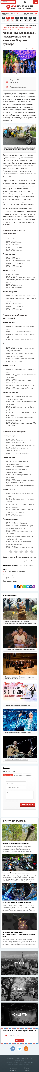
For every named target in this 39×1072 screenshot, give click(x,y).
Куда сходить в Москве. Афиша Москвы (17, 1058)
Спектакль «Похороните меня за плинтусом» (20, 650)
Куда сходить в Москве (21, 8)
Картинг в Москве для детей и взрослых (15, 873)
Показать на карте (10, 581)
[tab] (8, 775)
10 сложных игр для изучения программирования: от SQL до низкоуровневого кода (18, 934)
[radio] (9, 552)
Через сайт (8, 775)
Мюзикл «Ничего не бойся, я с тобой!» (17, 705)
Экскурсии (13, 1070)
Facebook (27, 775)
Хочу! (21, 1040)
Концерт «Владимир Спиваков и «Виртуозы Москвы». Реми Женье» (19, 678)
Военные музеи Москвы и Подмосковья (15, 843)
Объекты (26, 1068)
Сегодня (13, 13)
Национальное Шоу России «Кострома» (18, 732)
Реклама (26, 1070)
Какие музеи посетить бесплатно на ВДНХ (16, 903)
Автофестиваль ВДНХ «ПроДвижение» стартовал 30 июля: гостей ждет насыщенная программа (19, 148)
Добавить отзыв (27, 805)
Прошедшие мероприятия (28, 25)
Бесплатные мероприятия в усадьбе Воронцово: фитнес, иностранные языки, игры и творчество (20, 623)
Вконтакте (18, 775)
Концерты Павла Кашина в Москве (16, 760)
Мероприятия (13, 1068)
